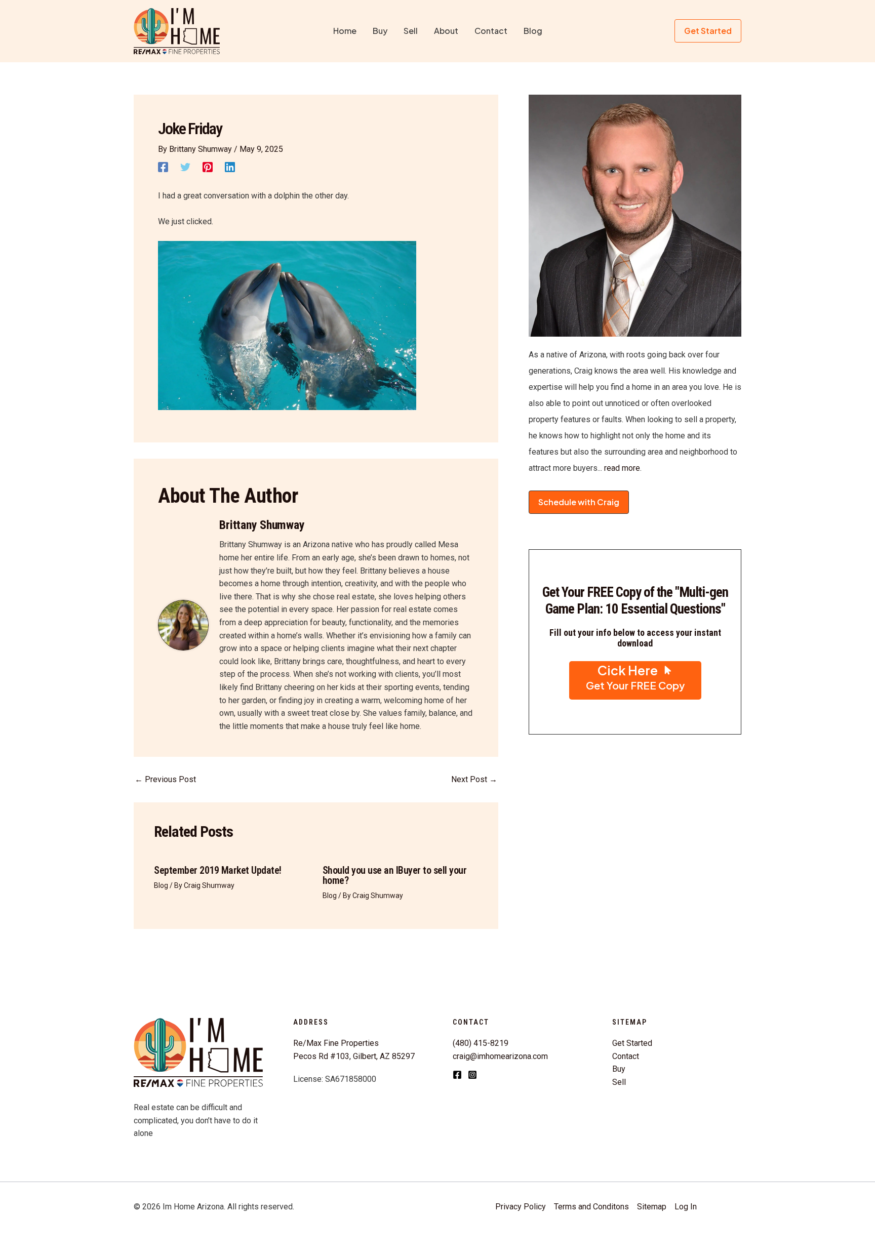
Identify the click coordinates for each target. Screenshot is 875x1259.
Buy (618, 1069)
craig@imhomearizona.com (500, 1056)
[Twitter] (185, 166)
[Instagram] (472, 1074)
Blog (161, 885)
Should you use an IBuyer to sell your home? (395, 875)
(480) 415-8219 (480, 1043)
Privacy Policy (520, 1206)
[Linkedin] (230, 166)
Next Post (474, 780)
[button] (707, 31)
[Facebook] (163, 166)
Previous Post (165, 780)
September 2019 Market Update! (218, 870)
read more (621, 468)
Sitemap (651, 1206)
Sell (619, 1082)
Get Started (632, 1043)
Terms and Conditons (591, 1206)
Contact (625, 1056)
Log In (685, 1206)
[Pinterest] (208, 166)
